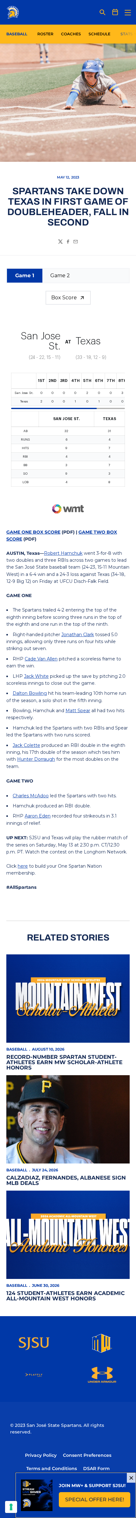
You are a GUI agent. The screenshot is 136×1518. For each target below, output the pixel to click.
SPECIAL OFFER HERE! (97, 1501)
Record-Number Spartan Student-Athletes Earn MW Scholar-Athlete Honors (64, 1062)
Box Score (64, 298)
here (23, 866)
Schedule (99, 34)
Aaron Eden (38, 816)
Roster (45, 34)
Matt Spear (77, 710)
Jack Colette (26, 745)
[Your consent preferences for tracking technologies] (11, 1507)
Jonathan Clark (77, 634)
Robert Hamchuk (63, 553)
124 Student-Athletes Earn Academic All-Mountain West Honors (65, 1296)
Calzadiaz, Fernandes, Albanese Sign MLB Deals (66, 1180)
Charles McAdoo (31, 796)
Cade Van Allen (41, 659)
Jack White (36, 676)
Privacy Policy (41, 1455)
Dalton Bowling (30, 693)
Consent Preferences (87, 1455)
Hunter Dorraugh (36, 759)
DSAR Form (96, 1468)
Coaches (71, 34)
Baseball (16, 1049)
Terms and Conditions (51, 1468)
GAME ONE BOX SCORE (33, 532)
